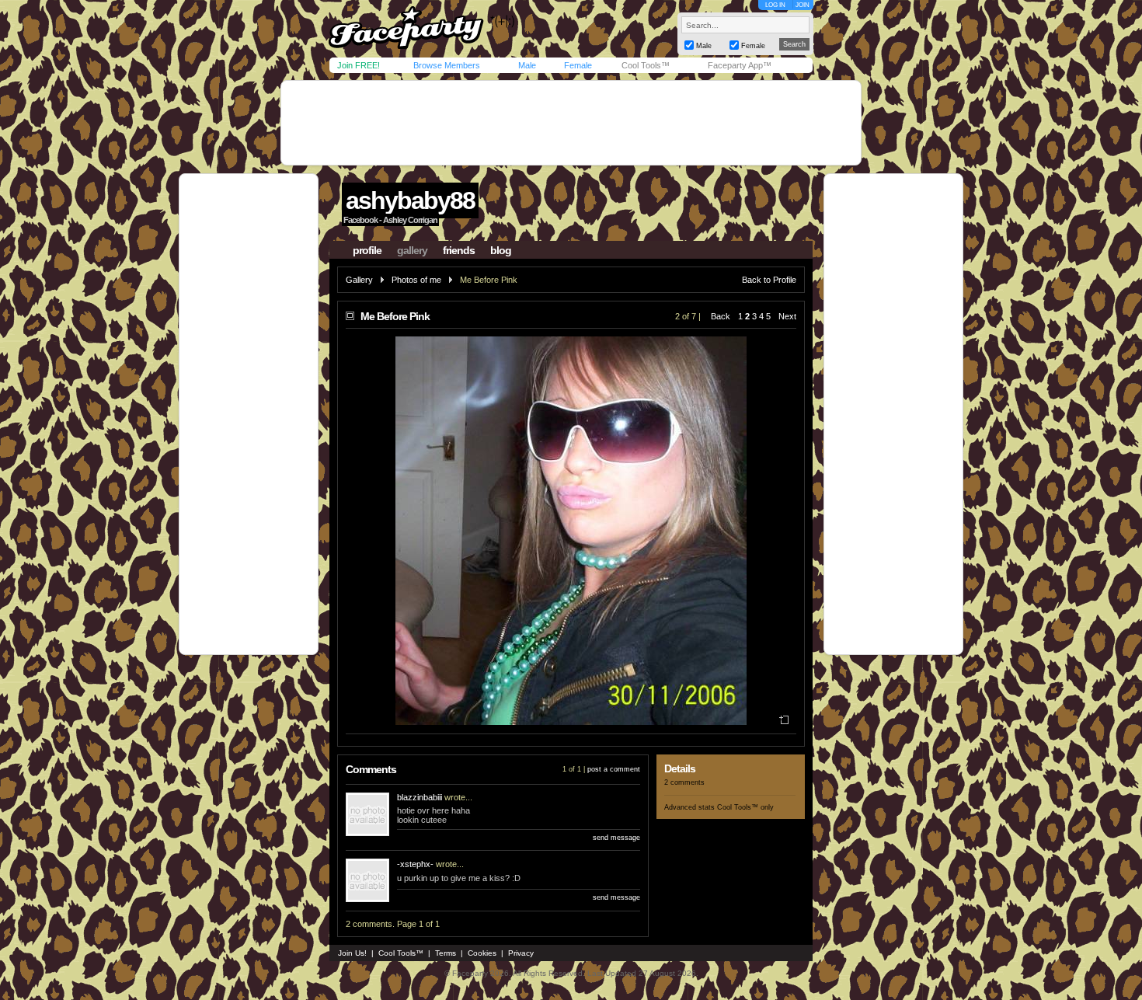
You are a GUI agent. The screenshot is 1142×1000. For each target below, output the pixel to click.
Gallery (359, 279)
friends (459, 250)
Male (527, 65)
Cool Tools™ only (745, 807)
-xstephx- (415, 864)
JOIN (802, 5)
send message (616, 837)
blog (500, 250)
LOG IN (775, 5)
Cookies (482, 953)
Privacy (521, 953)
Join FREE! (358, 65)
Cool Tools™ (645, 65)
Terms (445, 953)
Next (787, 316)
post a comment (613, 769)
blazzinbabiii (419, 797)
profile (367, 250)
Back (720, 316)
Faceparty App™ (739, 65)
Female (578, 65)
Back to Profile (769, 279)
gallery (412, 250)
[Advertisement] (571, 123)
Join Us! (352, 953)
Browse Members (446, 65)
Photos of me (416, 279)
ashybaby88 (410, 200)
